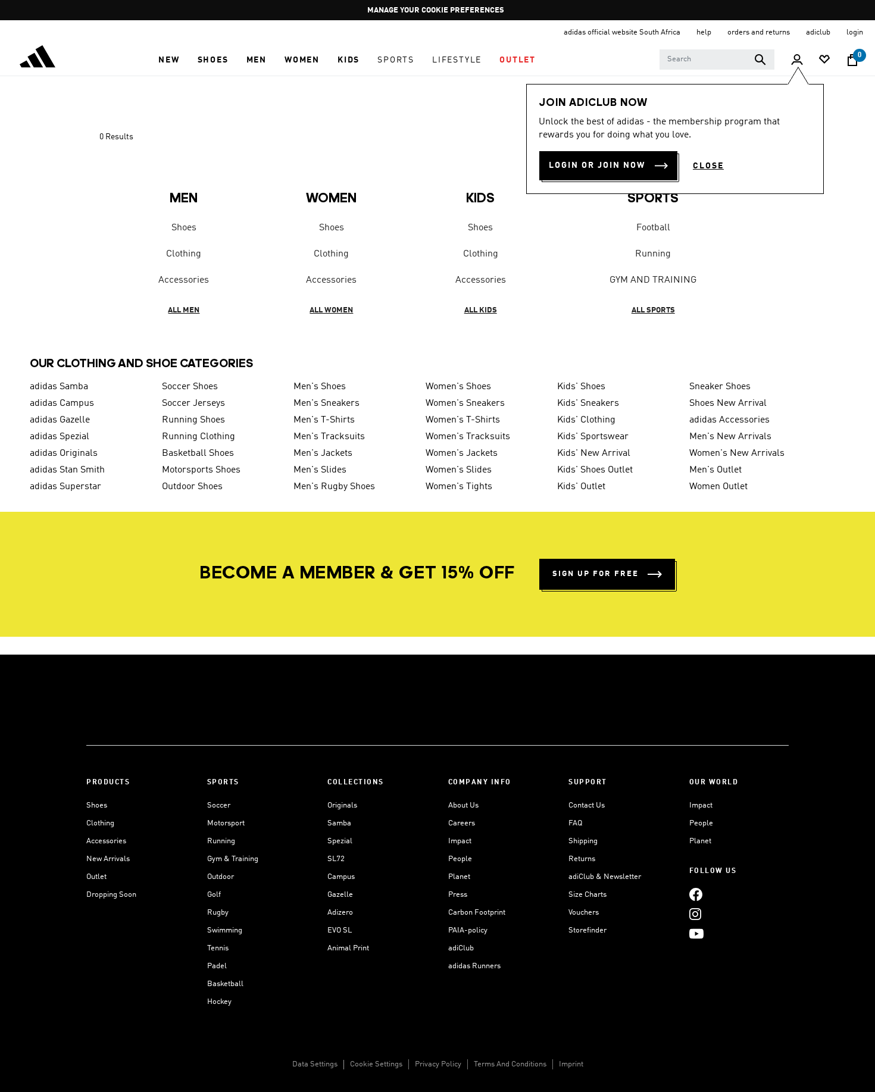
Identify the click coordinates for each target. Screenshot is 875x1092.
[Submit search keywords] (760, 59)
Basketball (225, 984)
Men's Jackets (322, 453)
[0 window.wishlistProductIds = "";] (824, 60)
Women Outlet (718, 487)
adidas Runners (474, 966)
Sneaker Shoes (720, 387)
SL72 (336, 859)
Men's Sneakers (326, 403)
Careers (461, 823)
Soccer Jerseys (193, 403)
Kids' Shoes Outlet (595, 470)
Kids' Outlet (581, 487)
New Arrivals (108, 859)
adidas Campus (62, 403)
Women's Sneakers (465, 403)
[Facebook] (695, 894)
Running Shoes (193, 420)
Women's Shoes (458, 387)
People (460, 859)
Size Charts (587, 895)
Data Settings (315, 1064)
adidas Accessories (729, 420)
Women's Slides (459, 470)
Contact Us (586, 805)
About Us (463, 805)
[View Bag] (852, 60)
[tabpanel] (437, 231)
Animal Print (348, 948)
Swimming (224, 930)
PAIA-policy (468, 930)
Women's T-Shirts (463, 420)
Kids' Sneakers (588, 403)
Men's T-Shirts (324, 420)
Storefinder (587, 930)
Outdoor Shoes (192, 487)
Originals (342, 805)
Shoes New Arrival (728, 403)
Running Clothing (198, 437)
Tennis (218, 948)
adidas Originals (64, 453)
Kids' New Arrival (593, 453)
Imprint (571, 1064)
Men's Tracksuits (329, 437)
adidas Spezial (59, 437)
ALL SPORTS (653, 310)
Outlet (96, 877)
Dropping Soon (111, 895)
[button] (168, 60)
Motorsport (226, 823)
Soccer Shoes (190, 387)
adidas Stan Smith (67, 470)
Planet (459, 877)
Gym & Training (232, 859)
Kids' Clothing (586, 420)
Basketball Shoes (198, 453)
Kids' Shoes (581, 387)
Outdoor (220, 877)
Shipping (583, 841)
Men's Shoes (319, 387)
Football (653, 228)
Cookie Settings (376, 1064)
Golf (214, 895)
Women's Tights (459, 487)
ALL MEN (183, 310)
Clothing (183, 254)
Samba (339, 823)
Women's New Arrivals (737, 453)
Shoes (183, 228)
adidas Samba (59, 387)
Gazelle (340, 895)
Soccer (218, 805)
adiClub (461, 948)
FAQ (575, 823)
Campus (341, 877)
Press (457, 895)
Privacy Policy (438, 1064)
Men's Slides (319, 470)
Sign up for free (595, 574)
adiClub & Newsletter (604, 877)
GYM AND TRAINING (653, 280)
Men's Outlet (715, 470)
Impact (459, 841)
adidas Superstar (65, 487)
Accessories (183, 280)
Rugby (218, 912)
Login (854, 32)
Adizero (340, 912)
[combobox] (717, 59)
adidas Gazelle (60, 420)
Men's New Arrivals (730, 437)
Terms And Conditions (510, 1064)
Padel (217, 966)
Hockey (219, 1002)
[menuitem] (168, 60)
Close (708, 166)
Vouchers (583, 912)
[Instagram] (695, 914)
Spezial (339, 841)
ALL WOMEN (331, 310)
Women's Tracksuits (468, 437)
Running (653, 254)
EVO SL (339, 930)
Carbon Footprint (476, 912)
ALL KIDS (480, 310)
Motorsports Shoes (201, 470)
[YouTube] (696, 933)
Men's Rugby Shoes (334, 487)
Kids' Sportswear (593, 437)
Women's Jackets (462, 453)
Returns (581, 859)
